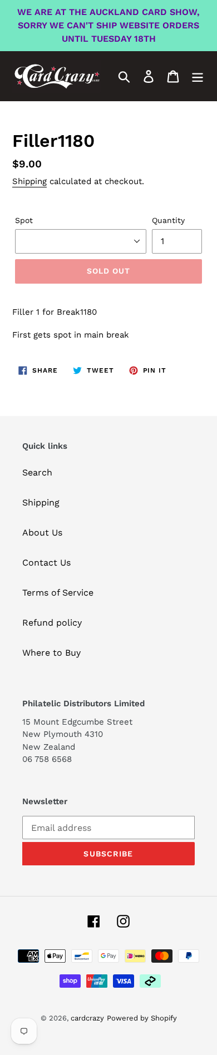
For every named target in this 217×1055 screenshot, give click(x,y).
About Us (42, 532)
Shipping (29, 181)
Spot (24, 220)
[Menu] (197, 76)
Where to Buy (51, 652)
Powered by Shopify (142, 1018)
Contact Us (46, 562)
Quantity (168, 220)
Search (37, 472)
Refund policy (52, 622)
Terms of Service (57, 592)
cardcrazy (87, 1018)
